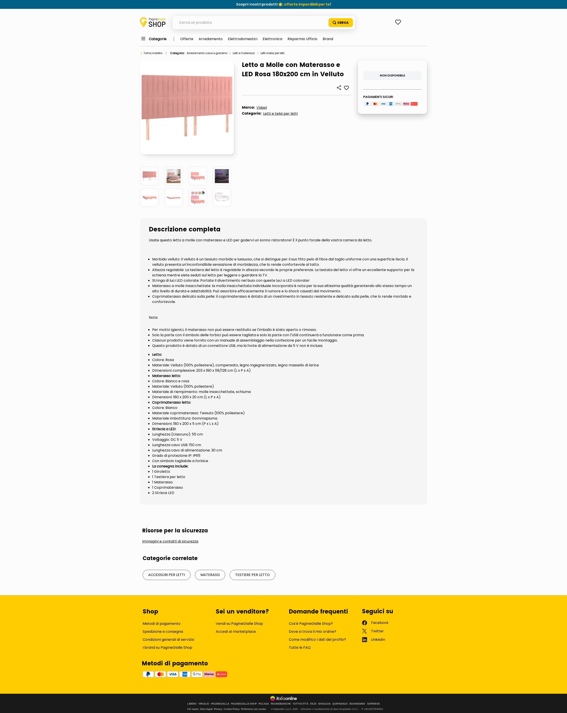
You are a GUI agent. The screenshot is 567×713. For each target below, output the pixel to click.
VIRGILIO (203, 704)
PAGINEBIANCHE (281, 704)
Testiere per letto (252, 574)
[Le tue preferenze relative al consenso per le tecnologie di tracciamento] (559, 705)
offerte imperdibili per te (307, 4)
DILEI (313, 704)
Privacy (218, 709)
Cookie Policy (232, 709)
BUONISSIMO (357, 704)
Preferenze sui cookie (253, 709)
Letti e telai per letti (272, 53)
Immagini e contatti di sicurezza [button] (170, 541)
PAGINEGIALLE (220, 704)
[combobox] (264, 22)
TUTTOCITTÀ (300, 704)
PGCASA (263, 704)
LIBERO (192, 704)
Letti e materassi (244, 53)
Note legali (206, 709)
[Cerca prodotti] (340, 22)
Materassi (210, 574)
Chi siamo (193, 709)
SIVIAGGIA (324, 704)
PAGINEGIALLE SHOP (244, 704)
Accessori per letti (166, 574)
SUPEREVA (373, 704)
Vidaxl (261, 107)
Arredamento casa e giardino (207, 53)
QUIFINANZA (340, 704)
